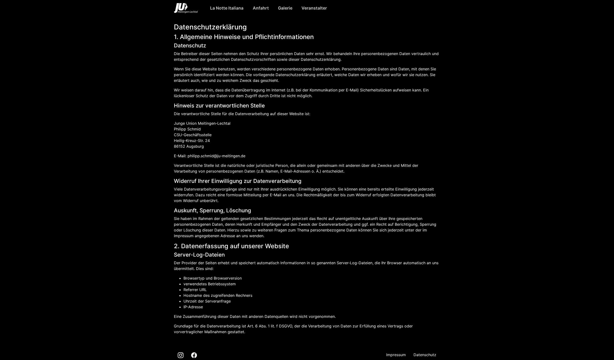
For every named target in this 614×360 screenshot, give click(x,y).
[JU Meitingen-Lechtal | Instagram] (180, 355)
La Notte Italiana (226, 8)
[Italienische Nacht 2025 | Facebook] (194, 355)
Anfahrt (261, 8)
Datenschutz (424, 354)
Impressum (396, 354)
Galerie (285, 8)
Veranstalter (314, 8)
